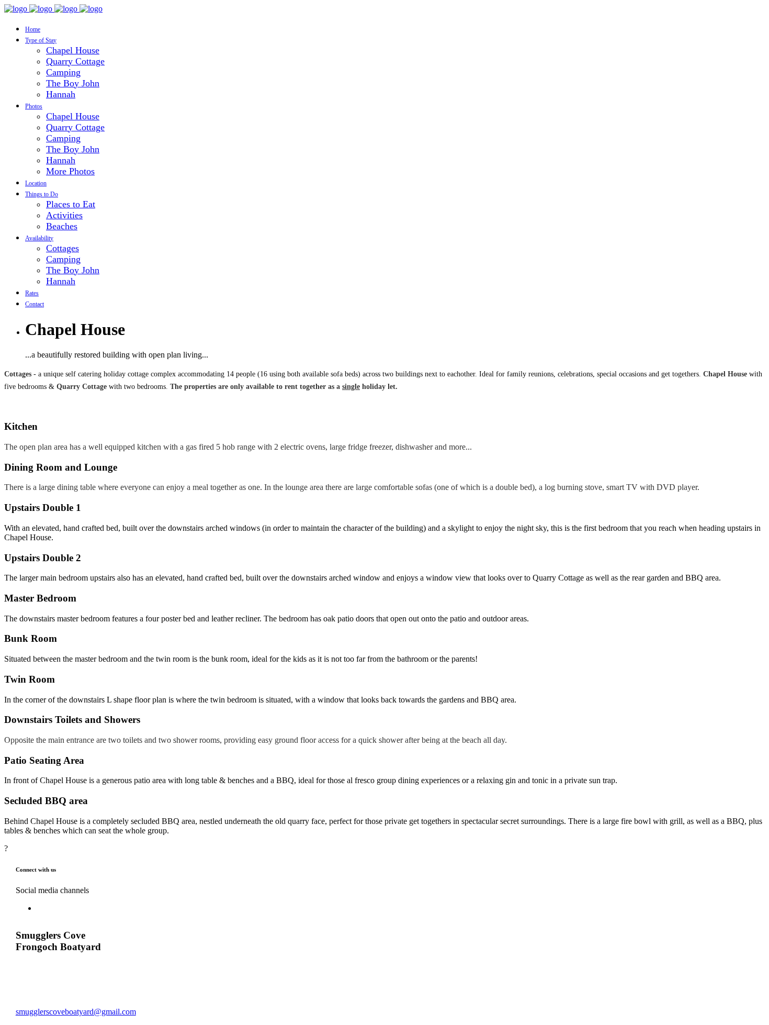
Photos (33, 106)
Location (36, 183)
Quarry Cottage (75, 61)
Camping (63, 72)
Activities (64, 215)
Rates (32, 293)
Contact (34, 304)
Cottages (62, 248)
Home (32, 29)
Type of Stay (40, 40)
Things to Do (41, 194)
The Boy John (72, 83)
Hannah (60, 94)
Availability (39, 238)
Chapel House (72, 50)
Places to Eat (70, 204)
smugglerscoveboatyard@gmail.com (76, 1011)
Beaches (61, 226)
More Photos (70, 171)
